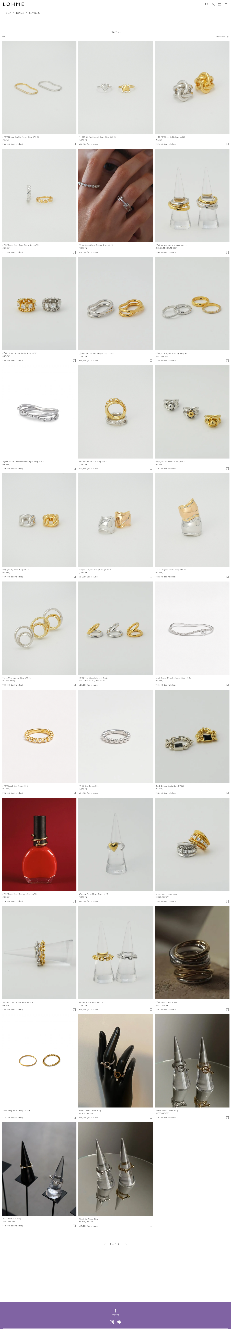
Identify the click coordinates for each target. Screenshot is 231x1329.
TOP (8, 12)
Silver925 (34, 12)
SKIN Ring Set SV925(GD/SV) (16, 1111)
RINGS (20, 12)
